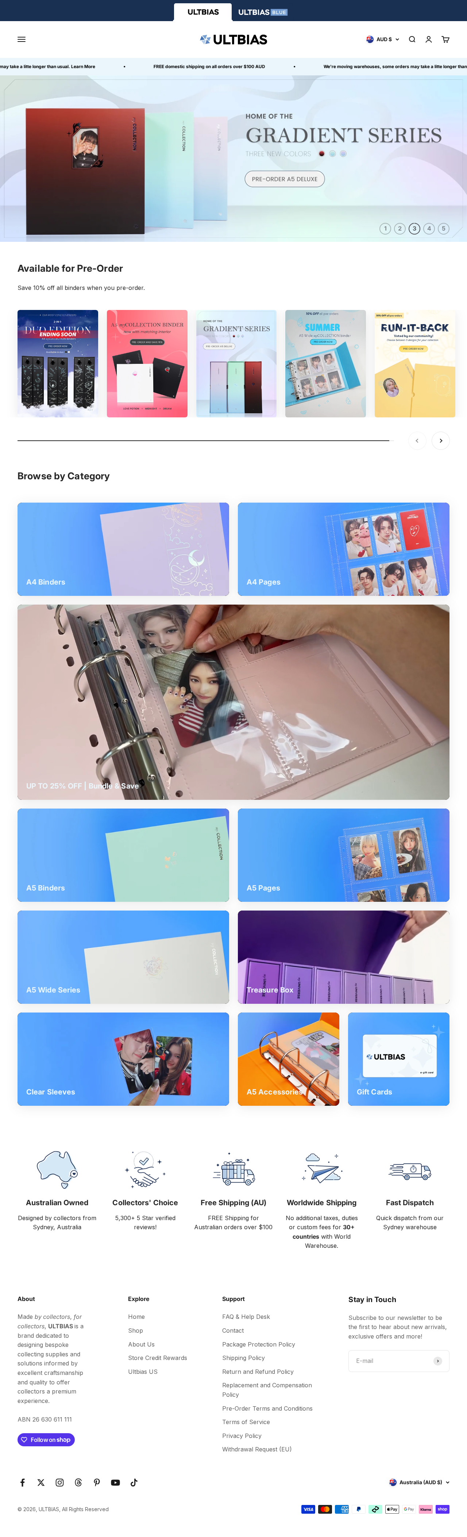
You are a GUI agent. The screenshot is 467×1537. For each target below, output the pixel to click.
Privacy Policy (242, 1435)
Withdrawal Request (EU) (257, 1449)
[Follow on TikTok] (134, 1482)
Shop (135, 1330)
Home (136, 1316)
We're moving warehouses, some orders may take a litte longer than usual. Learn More (363, 66)
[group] (233, 158)
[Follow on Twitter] (41, 1482)
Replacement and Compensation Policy (267, 1389)
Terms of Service (246, 1422)
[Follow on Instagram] (60, 1482)
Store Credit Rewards (157, 1357)
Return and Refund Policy (258, 1371)
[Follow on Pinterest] (97, 1482)
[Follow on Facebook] (22, 1482)
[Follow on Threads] (78, 1482)
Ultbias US (143, 1371)
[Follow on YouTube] (115, 1482)
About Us (141, 1344)
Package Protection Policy (258, 1344)
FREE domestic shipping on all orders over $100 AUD (158, 66)
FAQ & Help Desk (246, 1316)
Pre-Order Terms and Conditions (267, 1408)
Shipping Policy (243, 1357)
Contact (233, 1330)
